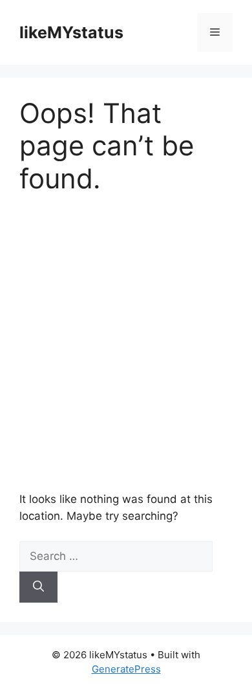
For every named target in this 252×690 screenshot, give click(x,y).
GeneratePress (126, 669)
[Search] (38, 587)
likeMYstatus (71, 32)
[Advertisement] (126, 343)
